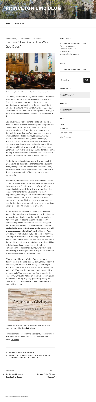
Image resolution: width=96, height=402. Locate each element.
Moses (23, 357)
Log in (62, 124)
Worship (30, 352)
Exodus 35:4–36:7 (45, 108)
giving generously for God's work (33, 355)
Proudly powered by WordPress (16, 397)
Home (8, 23)
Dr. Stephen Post (43, 231)
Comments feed (66, 133)
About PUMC (20, 23)
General (13, 352)
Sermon (21, 352)
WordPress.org (65, 137)
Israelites (14, 357)
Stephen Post (34, 357)
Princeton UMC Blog (33, 8)
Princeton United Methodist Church (73, 69)
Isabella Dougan (33, 39)
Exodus (12, 355)
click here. (15, 339)
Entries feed (64, 128)
